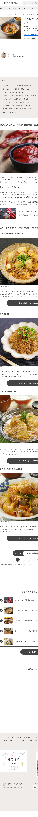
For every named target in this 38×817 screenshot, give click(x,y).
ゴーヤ (31, 8)
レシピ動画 (27, 737)
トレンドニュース (9, 737)
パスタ (36, 8)
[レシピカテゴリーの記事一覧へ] (27, 38)
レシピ (19, 737)
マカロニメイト (20, 740)
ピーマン (26, 8)
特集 (5, 740)
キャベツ (14, 8)
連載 (11, 740)
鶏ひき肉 (20, 8)
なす (9, 8)
